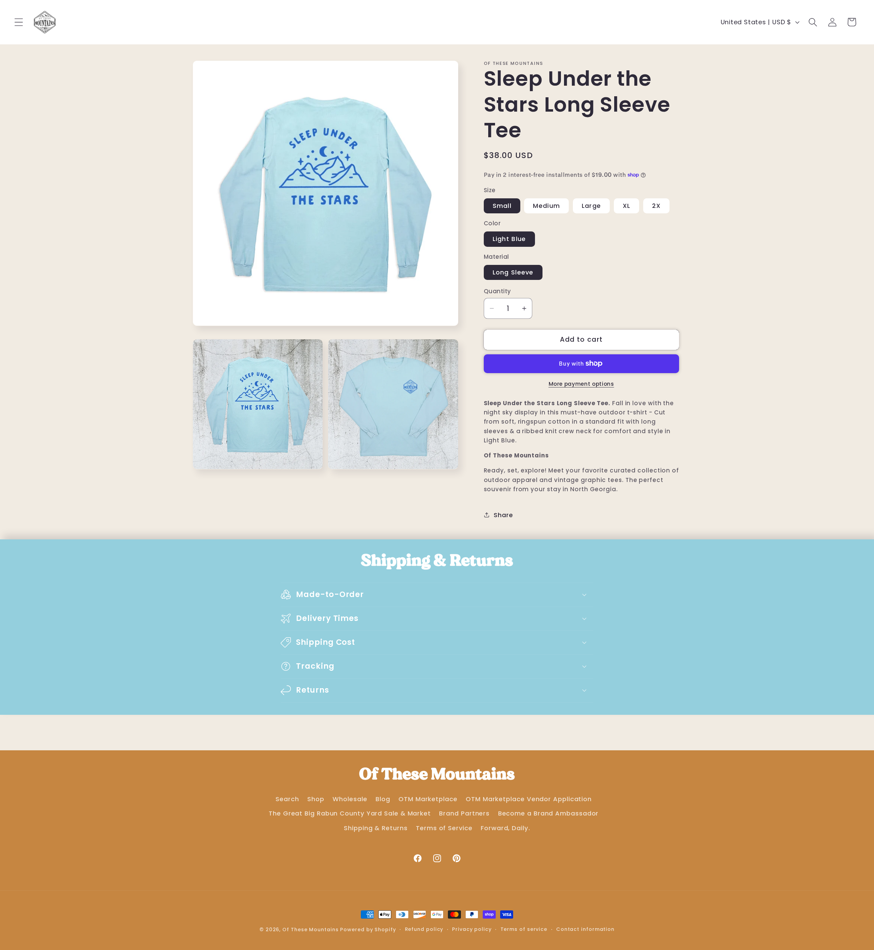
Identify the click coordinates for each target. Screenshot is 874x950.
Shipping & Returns (375, 828)
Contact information (585, 929)
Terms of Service (444, 828)
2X (656, 205)
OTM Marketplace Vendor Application (529, 799)
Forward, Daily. (505, 828)
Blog (383, 799)
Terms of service (524, 929)
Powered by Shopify (368, 929)
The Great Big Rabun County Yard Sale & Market (350, 813)
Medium (546, 205)
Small (502, 205)
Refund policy (424, 929)
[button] (18, 22)
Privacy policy (472, 929)
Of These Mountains (311, 929)
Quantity (497, 291)
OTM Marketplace (427, 799)
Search (287, 799)
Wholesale (350, 799)
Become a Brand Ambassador (548, 813)
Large (591, 205)
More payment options (581, 383)
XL (627, 205)
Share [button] (503, 514)
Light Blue (509, 239)
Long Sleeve (513, 272)
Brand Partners (464, 813)
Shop (315, 799)
